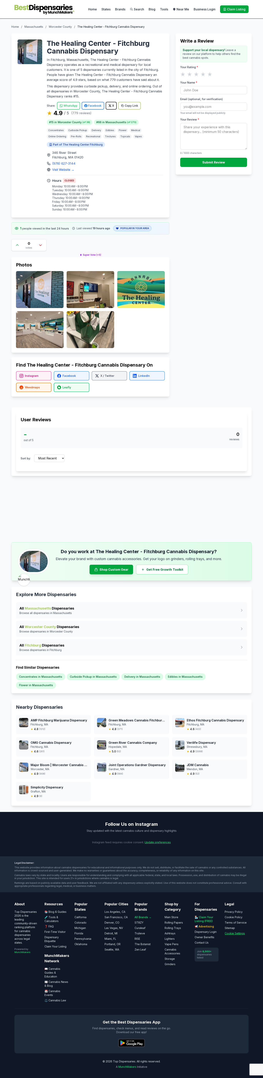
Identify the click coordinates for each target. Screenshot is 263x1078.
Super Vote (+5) (92, 254)
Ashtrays (170, 933)
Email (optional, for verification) (201, 99)
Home (92, 9)
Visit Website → (63, 170)
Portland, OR (113, 944)
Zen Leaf (140, 949)
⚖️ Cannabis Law (55, 1000)
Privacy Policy (234, 911)
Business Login (204, 9)
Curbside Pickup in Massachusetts (93, 676)
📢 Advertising (204, 926)
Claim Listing (236, 9)
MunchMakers (22, 952)
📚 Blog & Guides (55, 911)
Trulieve (140, 933)
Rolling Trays (173, 928)
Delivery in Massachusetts (142, 676)
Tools (164, 9)
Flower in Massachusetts (36, 685)
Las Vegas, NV (114, 928)
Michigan (80, 928)
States (106, 9)
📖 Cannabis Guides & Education (52, 972)
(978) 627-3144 (63, 163)
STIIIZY (139, 922)
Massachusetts (33, 26)
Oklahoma (81, 944)
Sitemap (230, 928)
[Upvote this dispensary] (17, 245)
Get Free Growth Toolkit (164, 569)
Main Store (171, 917)
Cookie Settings (235, 933)
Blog (152, 9)
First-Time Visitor (55, 931)
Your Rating (189, 67)
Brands (120, 9)
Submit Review (213, 162)
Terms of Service (236, 922)
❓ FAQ (49, 926)
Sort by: (26, 458)
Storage (170, 958)
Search (139, 9)
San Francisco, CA (116, 917)
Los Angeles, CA (115, 911)
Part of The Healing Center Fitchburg (78, 144)
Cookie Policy (233, 917)
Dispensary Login (206, 931)
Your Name (188, 82)
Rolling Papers (174, 922)
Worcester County (60, 26)
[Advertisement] (131, 509)
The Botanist (143, 944)
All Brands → (143, 917)
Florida (79, 933)
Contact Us (202, 942)
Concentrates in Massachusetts (40, 676)
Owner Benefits (204, 937)
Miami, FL (110, 938)
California (80, 917)
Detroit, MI (111, 933)
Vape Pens (171, 944)
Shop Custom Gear (114, 569)
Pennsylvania (83, 938)
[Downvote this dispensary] (40, 245)
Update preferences (158, 842)
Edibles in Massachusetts (185, 676)
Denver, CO (112, 922)
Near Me (183, 9)
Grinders (170, 964)
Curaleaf (140, 928)
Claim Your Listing (55, 946)
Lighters (170, 938)
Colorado (80, 922)
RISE (137, 938)
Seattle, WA (112, 949)
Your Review (189, 119)
